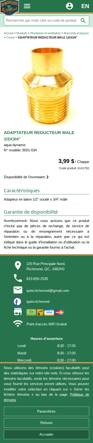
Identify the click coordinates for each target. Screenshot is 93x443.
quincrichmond (37, 301)
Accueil (8, 33)
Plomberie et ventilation (45, 33)
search (83, 20)
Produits (21, 33)
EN (85, 6)
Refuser (46, 423)
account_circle (69, 6)
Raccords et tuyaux (76, 33)
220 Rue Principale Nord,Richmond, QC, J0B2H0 (45, 266)
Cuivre (10, 37)
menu (27, 6)
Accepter (46, 434)
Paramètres (46, 411)
